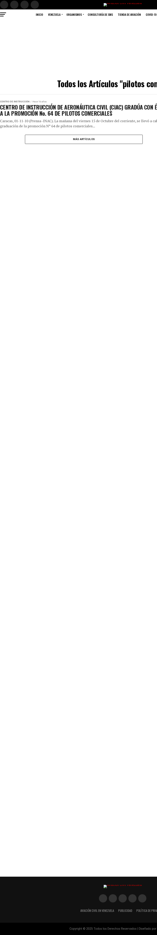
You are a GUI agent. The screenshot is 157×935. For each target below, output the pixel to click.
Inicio (39, 14)
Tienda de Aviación (129, 14)
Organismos (74, 14)
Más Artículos (84, 139)
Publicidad (125, 910)
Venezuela (54, 14)
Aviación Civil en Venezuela (97, 910)
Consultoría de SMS (100, 14)
